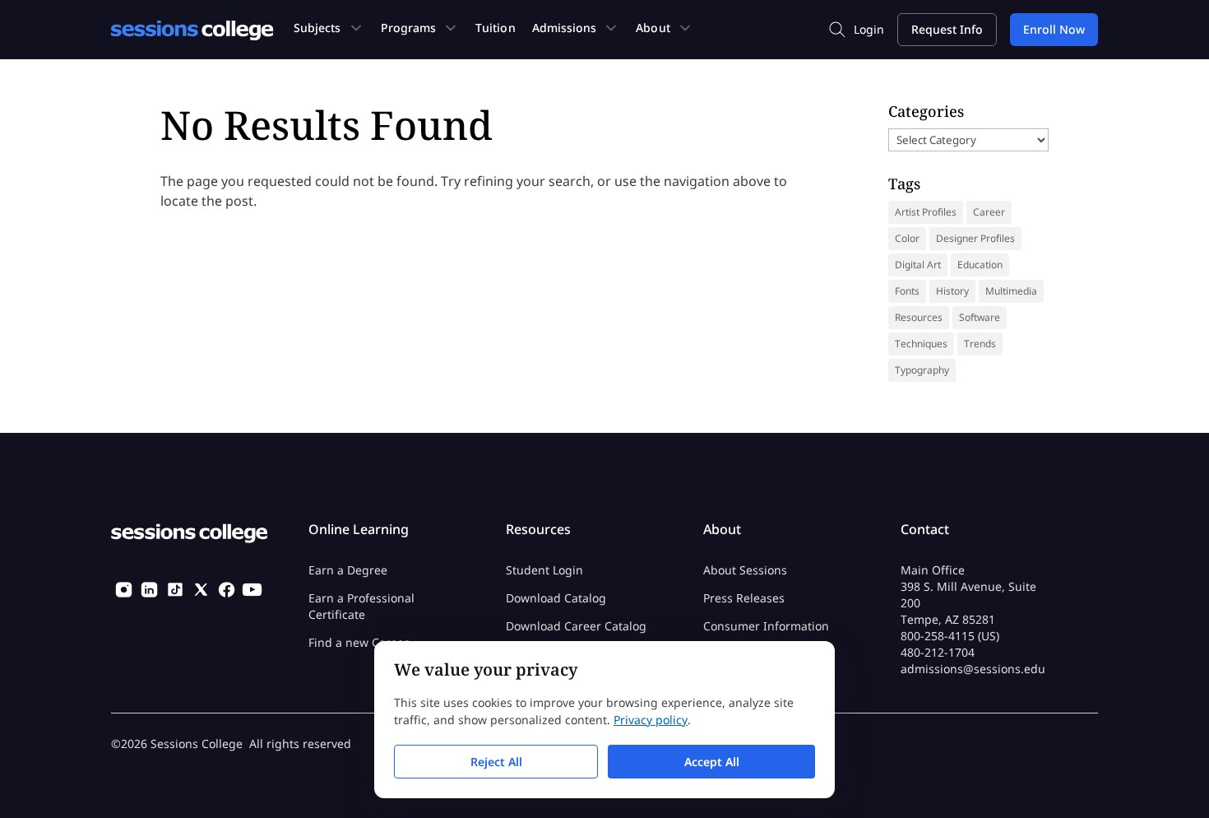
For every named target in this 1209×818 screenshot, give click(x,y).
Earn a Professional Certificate (361, 606)
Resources (919, 317)
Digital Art (918, 265)
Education (980, 265)
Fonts (907, 291)
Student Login (544, 570)
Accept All (711, 761)
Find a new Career (358, 642)
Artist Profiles (926, 212)
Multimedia (1011, 291)
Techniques (921, 344)
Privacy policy (651, 719)
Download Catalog (556, 598)
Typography (922, 370)
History (952, 291)
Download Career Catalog (576, 626)
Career (989, 212)
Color (907, 238)
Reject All (496, 761)
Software (979, 317)
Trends (980, 344)
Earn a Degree (347, 570)
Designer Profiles (975, 238)
